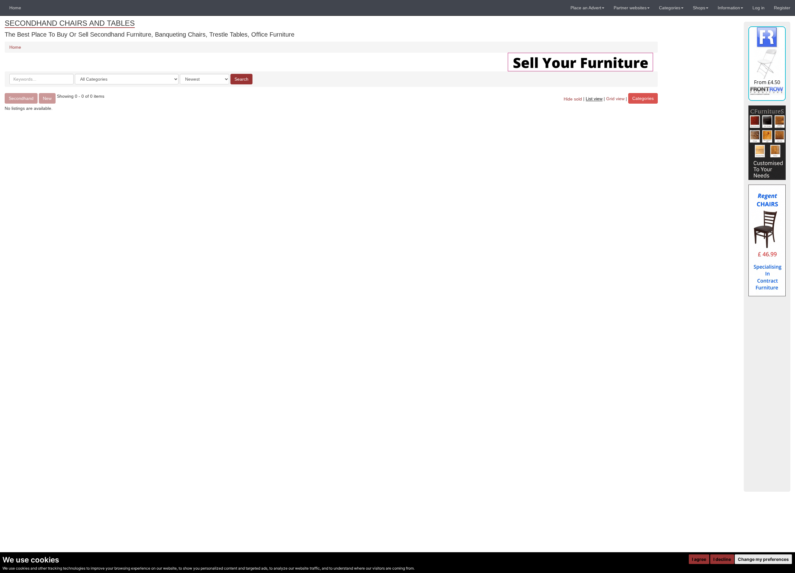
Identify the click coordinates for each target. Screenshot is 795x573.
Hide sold (573, 98)
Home (15, 7)
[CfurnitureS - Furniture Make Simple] (767, 142)
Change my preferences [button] (763, 559)
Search (241, 79)
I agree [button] (699, 559)
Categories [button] (669, 7)
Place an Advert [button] (585, 7)
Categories (643, 98)
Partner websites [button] (630, 7)
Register (782, 7)
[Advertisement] (767, 394)
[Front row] (767, 63)
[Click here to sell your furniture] (580, 61)
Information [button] (729, 7)
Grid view (615, 98)
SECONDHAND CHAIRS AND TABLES (70, 23)
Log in (758, 7)
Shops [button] (699, 7)
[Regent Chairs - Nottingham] (767, 240)
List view (594, 98)
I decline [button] (722, 559)
